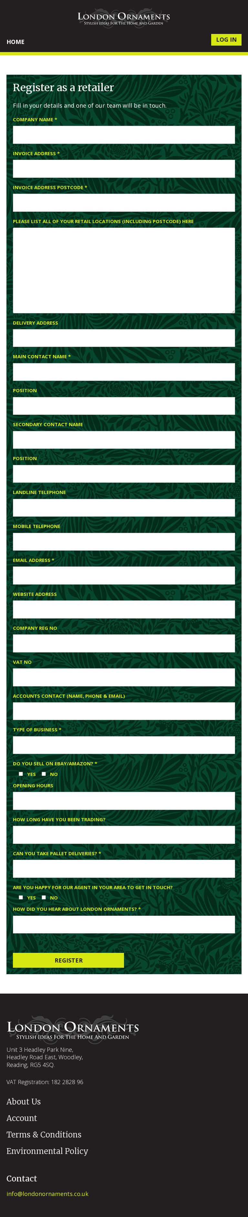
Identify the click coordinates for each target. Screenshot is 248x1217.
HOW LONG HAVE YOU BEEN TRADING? (59, 819)
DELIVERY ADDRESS (35, 323)
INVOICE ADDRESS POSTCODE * (50, 187)
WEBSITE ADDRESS (35, 594)
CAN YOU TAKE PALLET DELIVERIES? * (57, 853)
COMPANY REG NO (35, 628)
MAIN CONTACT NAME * (42, 356)
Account (21, 1118)
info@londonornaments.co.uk (47, 1194)
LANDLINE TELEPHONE (39, 492)
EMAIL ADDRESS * (33, 560)
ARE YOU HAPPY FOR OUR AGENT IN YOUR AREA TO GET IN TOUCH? (93, 887)
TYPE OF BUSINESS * (37, 730)
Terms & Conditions (43, 1135)
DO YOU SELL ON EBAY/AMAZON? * (55, 763)
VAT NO (22, 662)
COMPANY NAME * (35, 119)
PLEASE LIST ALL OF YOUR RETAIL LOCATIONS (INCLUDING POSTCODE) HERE (103, 221)
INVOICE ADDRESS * (36, 153)
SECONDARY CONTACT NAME (48, 424)
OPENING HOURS (33, 785)
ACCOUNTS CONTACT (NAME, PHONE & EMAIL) (69, 696)
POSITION (25, 390)
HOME (15, 42)
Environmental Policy (47, 1151)
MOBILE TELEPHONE (36, 526)
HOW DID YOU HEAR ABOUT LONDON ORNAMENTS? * (77, 909)
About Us (23, 1102)
